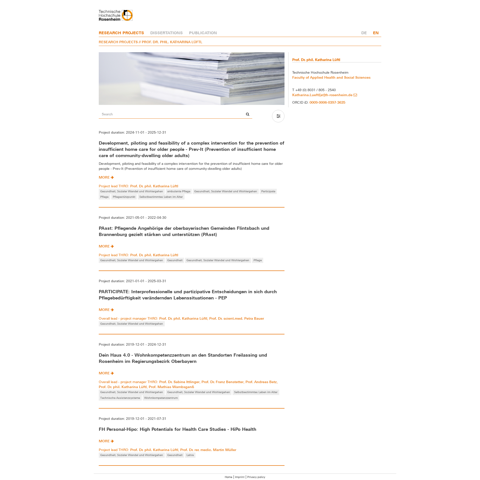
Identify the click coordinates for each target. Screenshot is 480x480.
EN (376, 32)
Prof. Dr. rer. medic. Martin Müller (208, 450)
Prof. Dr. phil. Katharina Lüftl (154, 186)
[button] (278, 116)
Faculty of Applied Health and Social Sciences (331, 77)
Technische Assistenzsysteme (120, 398)
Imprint (239, 477)
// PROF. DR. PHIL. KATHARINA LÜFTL (170, 42)
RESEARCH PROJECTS (121, 32)
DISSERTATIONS (166, 32)
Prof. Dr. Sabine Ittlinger (179, 382)
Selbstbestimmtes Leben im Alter (161, 197)
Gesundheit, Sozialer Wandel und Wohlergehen (131, 191)
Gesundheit (174, 260)
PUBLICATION (203, 32)
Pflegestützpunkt (124, 197)
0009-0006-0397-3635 (327, 102)
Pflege (104, 197)
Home (228, 477)
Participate (268, 191)
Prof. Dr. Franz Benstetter (223, 382)
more (105, 177)
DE (364, 32)
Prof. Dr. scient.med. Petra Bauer (236, 318)
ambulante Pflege (178, 191)
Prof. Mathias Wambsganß (171, 387)
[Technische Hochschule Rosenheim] (115, 15)
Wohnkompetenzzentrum (161, 398)
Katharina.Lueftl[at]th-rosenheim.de (323, 95)
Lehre (190, 455)
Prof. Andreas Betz (261, 382)
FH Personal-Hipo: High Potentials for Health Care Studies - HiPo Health (177, 429)
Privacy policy (256, 477)
